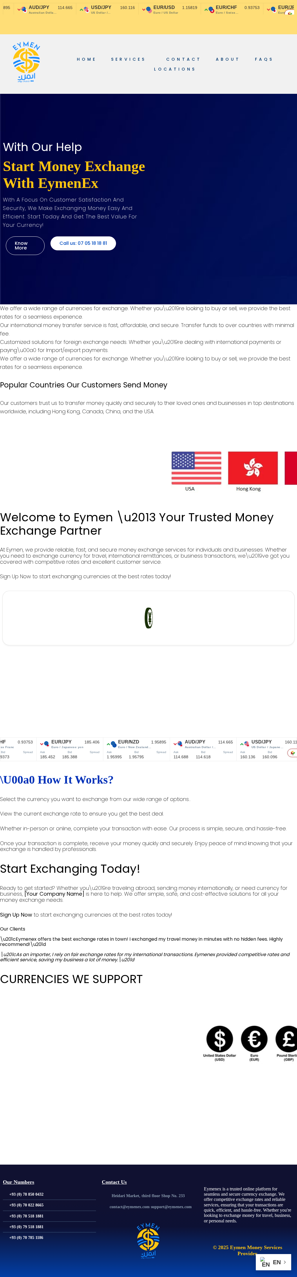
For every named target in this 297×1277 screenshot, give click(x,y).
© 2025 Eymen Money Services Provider (247, 1250)
